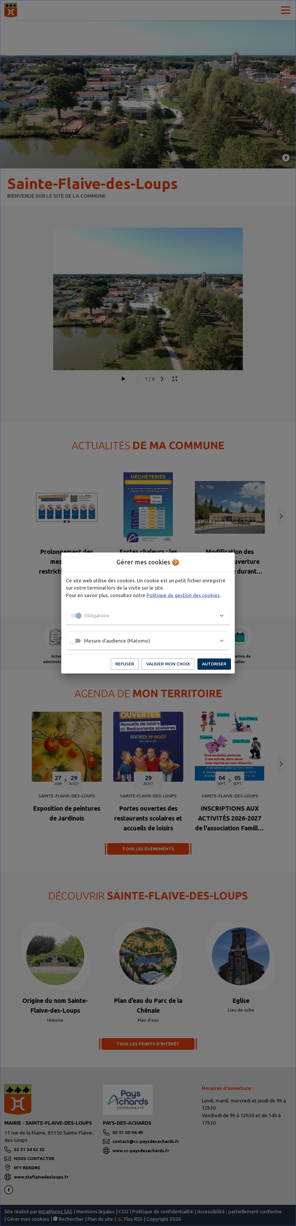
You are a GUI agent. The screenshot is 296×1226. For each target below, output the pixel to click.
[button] (148, 616)
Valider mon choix (168, 663)
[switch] (72, 640)
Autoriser (214, 663)
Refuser (124, 663)
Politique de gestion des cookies (183, 595)
